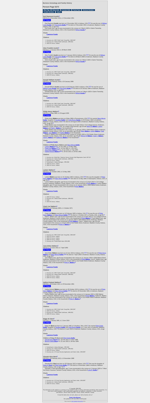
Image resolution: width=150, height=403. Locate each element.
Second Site (80, 401)
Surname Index (66, 10)
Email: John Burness (75, 397)
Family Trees (76, 10)
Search (59, 12)
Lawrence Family (52, 34)
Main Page (47, 10)
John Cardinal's (74, 401)
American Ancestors (88, 10)
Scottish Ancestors (49, 12)
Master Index (55, 10)
